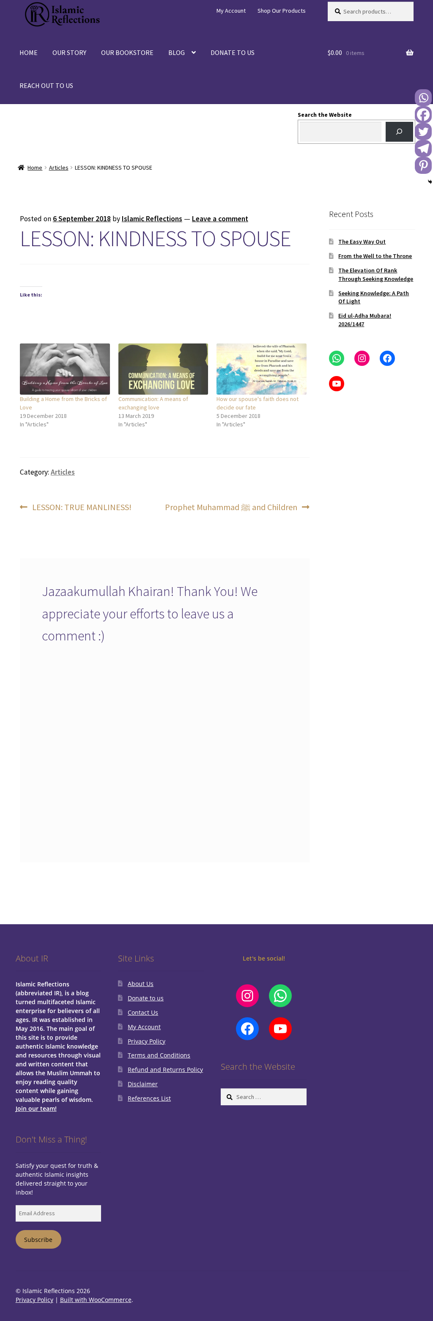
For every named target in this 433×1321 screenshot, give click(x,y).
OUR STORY (69, 52)
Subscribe (38, 1240)
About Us (140, 984)
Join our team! (36, 1108)
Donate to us (146, 998)
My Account (231, 10)
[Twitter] (423, 131)
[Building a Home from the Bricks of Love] (65, 369)
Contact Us (143, 1012)
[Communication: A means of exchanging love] (163, 369)
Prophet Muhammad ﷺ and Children (231, 507)
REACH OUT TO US (46, 85)
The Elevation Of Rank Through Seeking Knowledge (375, 274)
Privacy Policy (146, 1041)
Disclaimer (143, 1084)
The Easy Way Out (362, 241)
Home (34, 167)
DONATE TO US (233, 52)
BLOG (176, 52)
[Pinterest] (423, 165)
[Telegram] (423, 148)
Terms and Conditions (159, 1055)
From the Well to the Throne (375, 256)
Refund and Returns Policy (165, 1070)
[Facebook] (423, 114)
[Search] (399, 132)
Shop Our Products (282, 10)
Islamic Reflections (152, 218)
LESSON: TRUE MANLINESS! (82, 507)
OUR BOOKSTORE (127, 52)
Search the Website (325, 114)
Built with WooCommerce (96, 1300)
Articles (59, 167)
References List (149, 1098)
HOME (28, 52)
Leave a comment (220, 218)
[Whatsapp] (423, 97)
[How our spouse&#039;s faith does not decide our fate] (261, 369)
